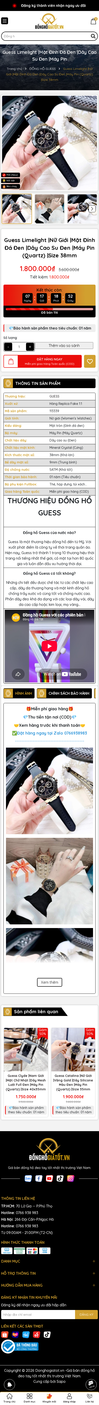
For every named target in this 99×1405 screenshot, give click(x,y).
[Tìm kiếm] (93, 36)
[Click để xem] (49, 143)
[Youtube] (49, 1178)
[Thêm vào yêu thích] (90, 361)
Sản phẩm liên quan (36, 1011)
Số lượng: (10, 338)
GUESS (54, 396)
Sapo (61, 1381)
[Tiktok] (60, 1178)
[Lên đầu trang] (91, 1371)
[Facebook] (39, 1178)
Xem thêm (49, 982)
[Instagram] (70, 1178)
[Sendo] (36, 1334)
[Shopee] (5, 1334)
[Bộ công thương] (49, 1347)
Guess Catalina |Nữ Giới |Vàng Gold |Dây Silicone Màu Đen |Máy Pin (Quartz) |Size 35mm (73, 1082)
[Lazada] (15, 1334)
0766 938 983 (27, 1212)
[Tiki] (26, 1334)
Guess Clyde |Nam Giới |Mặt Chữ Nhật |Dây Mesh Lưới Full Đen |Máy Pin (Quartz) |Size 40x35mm (26, 1082)
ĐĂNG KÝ (86, 1314)
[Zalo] (28, 1178)
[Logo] (49, 21)
